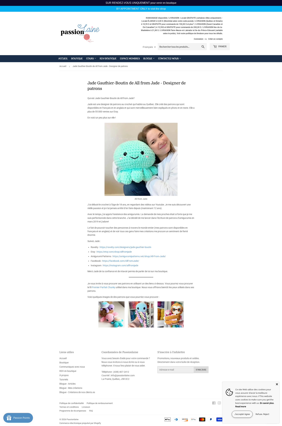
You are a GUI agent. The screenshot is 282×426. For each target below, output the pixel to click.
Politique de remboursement (100, 403)
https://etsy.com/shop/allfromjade (114, 251)
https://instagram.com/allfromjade (120, 265)
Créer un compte (215, 39)
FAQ (91, 411)
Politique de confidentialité (71, 403)
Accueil (63, 58)
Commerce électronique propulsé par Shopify (80, 423)
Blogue (148, 58)
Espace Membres (130, 58)
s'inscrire (201, 370)
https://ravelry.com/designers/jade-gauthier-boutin (125, 247)
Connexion (198, 39)
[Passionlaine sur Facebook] (214, 403)
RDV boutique (108, 58)
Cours (90, 58)
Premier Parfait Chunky (103, 287)
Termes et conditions (69, 407)
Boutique (77, 58)
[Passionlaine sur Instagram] (219, 403)
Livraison (86, 407)
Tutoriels (63, 379)
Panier (222, 46)
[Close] (277, 384)
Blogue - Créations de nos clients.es (77, 392)
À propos (64, 375)
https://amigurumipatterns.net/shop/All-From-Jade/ (139, 256)
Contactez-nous (168, 58)
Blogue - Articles (67, 383)
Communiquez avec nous (72, 366)
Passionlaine (72, 419)
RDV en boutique (67, 371)
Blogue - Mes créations (70, 388)
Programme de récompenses (72, 411)
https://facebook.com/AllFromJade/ (120, 261)
